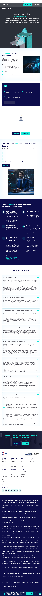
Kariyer (3, 481)
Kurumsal (22, 476)
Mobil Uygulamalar (14, 464)
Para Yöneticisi (23, 474)
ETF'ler (22, 466)
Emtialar (22, 461)
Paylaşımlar (23, 464)
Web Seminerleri (33, 464)
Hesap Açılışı (4, 459)
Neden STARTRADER (5, 471)
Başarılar (3, 477)
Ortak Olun (25, 443)
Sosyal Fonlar (13, 466)
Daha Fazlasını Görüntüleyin (9, 102)
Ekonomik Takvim (33, 463)
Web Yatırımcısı (14, 463)
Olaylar (3, 474)
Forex (22, 459)
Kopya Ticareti (13, 459)
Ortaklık (22, 472)
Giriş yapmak (36, 4)
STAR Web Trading (14, 461)
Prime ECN (4, 463)
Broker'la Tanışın (23, 471)
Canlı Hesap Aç (28, 4)
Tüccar (3, 4)
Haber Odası (32, 461)
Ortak (7, 4)
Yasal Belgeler (13, 472)
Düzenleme (13, 471)
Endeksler (22, 463)
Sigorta (12, 474)
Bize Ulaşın (4, 484)
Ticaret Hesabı (4, 461)
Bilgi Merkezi (32, 459)
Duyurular (3, 479)
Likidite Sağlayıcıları (14, 476)
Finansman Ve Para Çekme (5, 465)
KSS (2, 472)
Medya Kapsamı (4, 476)
